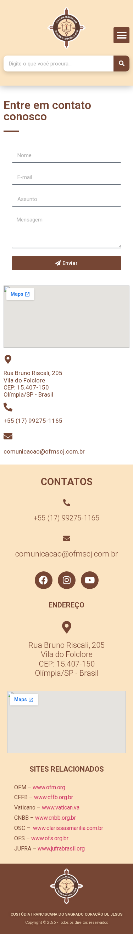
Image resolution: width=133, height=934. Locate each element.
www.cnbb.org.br (55, 817)
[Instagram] (67, 580)
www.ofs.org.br (49, 838)
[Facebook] (43, 580)
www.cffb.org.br (53, 797)
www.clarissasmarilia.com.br (68, 828)
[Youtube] (90, 580)
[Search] (121, 63)
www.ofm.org (49, 787)
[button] (121, 35)
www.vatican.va (60, 807)
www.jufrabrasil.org (61, 848)
